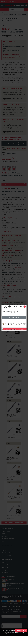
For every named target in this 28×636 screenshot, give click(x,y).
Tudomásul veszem (21, 630)
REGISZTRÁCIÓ (14, 318)
